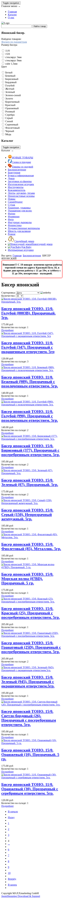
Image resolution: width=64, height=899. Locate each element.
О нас (11, 17)
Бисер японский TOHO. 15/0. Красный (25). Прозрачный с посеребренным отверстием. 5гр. (30, 612)
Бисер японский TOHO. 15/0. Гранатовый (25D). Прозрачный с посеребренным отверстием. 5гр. (31, 647)
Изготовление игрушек (21, 184)
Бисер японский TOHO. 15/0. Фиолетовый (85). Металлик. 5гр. (31, 546)
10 (9, 873)
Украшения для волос (20, 210)
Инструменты (15, 187)
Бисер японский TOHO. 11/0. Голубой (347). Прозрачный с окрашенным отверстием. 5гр (27, 347)
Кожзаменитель (16, 190)
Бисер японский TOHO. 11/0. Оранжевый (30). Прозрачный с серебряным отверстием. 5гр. (29, 788)
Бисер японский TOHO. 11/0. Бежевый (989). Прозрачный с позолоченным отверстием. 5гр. (29, 381)
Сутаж (11, 204)
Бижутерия (14, 172)
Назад (11, 817)
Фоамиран (14, 216)
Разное (11, 234)
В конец (12, 884)
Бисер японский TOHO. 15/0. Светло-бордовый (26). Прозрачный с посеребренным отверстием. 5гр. (28, 718)
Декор (11, 178)
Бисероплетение (17, 169)
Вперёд (12, 879)
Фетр (11, 219)
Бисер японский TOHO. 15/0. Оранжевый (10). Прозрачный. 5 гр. (30, 754)
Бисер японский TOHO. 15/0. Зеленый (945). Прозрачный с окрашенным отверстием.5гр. (27, 681)
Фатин (11, 213)
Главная (12, 11)
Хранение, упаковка (19, 207)
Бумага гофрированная (21, 175)
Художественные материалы (24, 228)
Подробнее (7, 330)
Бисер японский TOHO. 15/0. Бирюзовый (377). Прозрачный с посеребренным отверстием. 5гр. (30, 450)
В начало (13, 811)
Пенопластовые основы (21, 196)
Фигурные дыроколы (20, 222)
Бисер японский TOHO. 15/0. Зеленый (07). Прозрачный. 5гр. (29, 482)
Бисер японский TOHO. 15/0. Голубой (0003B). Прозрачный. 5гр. (28, 313)
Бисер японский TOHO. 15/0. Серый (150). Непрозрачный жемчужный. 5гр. (27, 514)
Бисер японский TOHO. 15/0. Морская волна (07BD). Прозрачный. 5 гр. (27, 578)
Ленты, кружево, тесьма (21, 193)
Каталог (12, 14)
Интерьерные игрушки (21, 250)
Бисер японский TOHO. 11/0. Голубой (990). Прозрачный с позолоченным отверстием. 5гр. (29, 415)
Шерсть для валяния (19, 231)
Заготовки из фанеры (20, 181)
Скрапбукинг (15, 201)
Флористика (14, 225)
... (9, 843)
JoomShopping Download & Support (20, 896)
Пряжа (11, 199)
